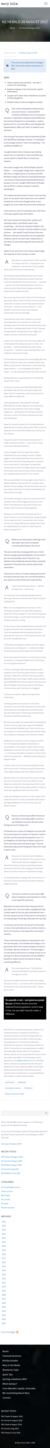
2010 (4, 1286)
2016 (4, 1262)
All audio (4, 1203)
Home (12, 28)
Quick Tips (7, 1374)
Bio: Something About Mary (15, 1393)
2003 (4, 1315)
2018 (4, 1254)
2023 (4, 1234)
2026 (4, 1221)
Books (5, 1351)
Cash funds (9, 1082)
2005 (4, 1307)
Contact (6, 1397)
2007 (4, 1299)
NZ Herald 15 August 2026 (11, 1161)
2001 (4, 1323)
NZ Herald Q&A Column (28, 53)
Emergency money (13, 1088)
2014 (4, 1270)
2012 (4, 1278)
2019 (4, 1250)
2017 (4, 1258)
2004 (4, 1311)
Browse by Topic (10, 1369)
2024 (4, 1230)
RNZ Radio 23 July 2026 (10, 1173)
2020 (4, 1246)
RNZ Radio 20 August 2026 (12, 1157)
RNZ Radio (5, 1195)
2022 (4, 1238)
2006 (4, 1303)
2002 (4, 1319)
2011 (4, 1282)
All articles (5, 1199)
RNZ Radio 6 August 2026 (11, 1165)
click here (40, 1060)
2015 (4, 1266)
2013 (4, 1274)
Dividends (22, 1082)
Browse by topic (7, 1207)
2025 (4, 1225)
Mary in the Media (11, 1365)
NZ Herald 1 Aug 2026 (10, 1169)
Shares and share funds (14, 1094)
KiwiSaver (28, 1088)
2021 (4, 1242)
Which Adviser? (9, 1383)
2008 (4, 1295)
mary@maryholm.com (24, 1060)
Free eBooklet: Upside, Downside (18, 1388)
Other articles (7, 1191)
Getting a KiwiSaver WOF (11, 1144)
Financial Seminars (11, 1355)
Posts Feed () (8, 1332)
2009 (4, 1290)
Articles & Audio (10, 1360)
